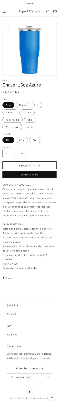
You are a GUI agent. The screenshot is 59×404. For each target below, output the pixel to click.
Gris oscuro (12, 127)
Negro (22, 105)
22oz (21, 139)
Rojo (30, 119)
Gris (36, 105)
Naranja (10, 112)
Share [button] (9, 278)
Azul (8, 105)
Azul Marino (12, 119)
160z (8, 139)
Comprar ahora (29, 174)
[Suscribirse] (48, 377)
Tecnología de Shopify (39, 398)
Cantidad (6, 147)
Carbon (27, 112)
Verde (32, 127)
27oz (35, 139)
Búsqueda (12, 314)
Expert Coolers (23, 398)
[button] (4, 11)
